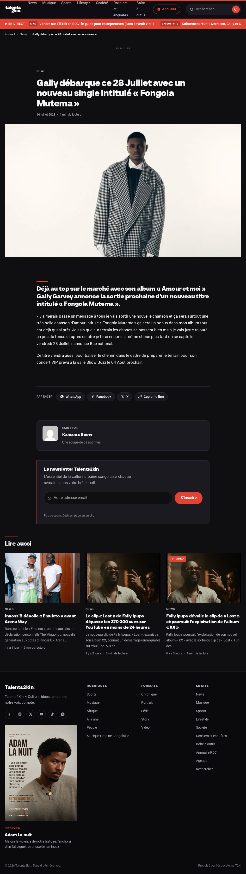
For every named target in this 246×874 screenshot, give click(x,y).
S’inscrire (188, 498)
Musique (93, 703)
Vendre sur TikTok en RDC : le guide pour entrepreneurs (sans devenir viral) (92, 24)
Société (201, 728)
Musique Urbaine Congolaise (108, 736)
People (92, 728)
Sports (92, 694)
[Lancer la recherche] (236, 9)
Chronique (149, 694)
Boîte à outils (205, 744)
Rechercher (204, 769)
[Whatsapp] (63, 714)
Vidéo (180, 558)
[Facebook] (9, 714)
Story (145, 719)
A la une (92, 719)
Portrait (147, 703)
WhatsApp (73, 397)
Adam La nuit (18, 834)
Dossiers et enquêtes (211, 736)
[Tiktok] (52, 714)
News (24, 34)
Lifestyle (202, 719)
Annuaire (169, 9)
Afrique (92, 711)
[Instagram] (20, 714)
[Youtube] (41, 714)
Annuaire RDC (206, 753)
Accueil (10, 34)
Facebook (103, 397)
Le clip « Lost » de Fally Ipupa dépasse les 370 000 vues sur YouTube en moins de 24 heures (118, 621)
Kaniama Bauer (77, 434)
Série (144, 711)
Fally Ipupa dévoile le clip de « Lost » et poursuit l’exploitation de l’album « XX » (203, 621)
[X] (30, 714)
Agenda (202, 761)
